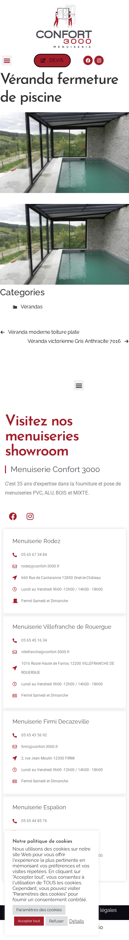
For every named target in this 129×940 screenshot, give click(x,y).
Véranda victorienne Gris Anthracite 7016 (74, 341)
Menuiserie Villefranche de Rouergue (62, 626)
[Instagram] (99, 60)
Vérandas (32, 307)
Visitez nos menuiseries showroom (42, 436)
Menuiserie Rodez (36, 541)
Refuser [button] (56, 921)
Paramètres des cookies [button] (39, 909)
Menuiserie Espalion (39, 807)
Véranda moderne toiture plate (43, 332)
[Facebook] (88, 60)
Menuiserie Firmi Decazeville (51, 721)
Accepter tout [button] (29, 921)
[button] (7, 60)
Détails (76, 921)
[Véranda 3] (64, 191)
